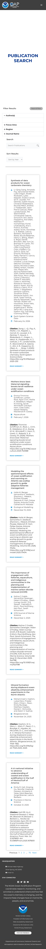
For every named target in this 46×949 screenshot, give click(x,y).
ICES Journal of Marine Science (24, 614)
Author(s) (10, 115)
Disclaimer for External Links (23, 925)
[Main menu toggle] (41, 5)
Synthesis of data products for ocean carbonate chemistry (21, 183)
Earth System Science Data (23, 317)
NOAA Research (36, 944)
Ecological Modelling (23, 507)
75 (30, 853)
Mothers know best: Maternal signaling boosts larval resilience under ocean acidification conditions (22, 386)
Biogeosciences (21, 714)
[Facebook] (18, 882)
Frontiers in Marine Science (22, 801)
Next (34, 853)
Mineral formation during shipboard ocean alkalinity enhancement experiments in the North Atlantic (22, 690)
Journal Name (12, 134)
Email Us (10, 872)
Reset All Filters (36, 108)
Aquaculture (19, 414)
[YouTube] (28, 882)
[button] (23, 115)
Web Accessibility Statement (23, 922)
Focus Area (11, 125)
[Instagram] (25, 882)
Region (9, 129)
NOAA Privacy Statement (23, 928)
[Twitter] (21, 882)
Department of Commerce (15, 941)
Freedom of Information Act (23, 919)
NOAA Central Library (23, 916)
